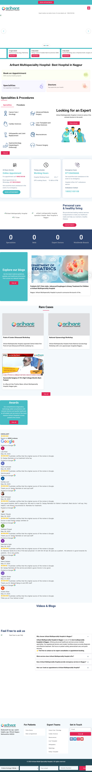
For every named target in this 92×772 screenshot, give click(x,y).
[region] (46, 31)
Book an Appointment (31, 733)
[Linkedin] (74, 738)
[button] (88, 8)
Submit (85, 768)
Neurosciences (52, 737)
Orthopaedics (52, 744)
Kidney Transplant (53, 751)
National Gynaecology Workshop (61, 337)
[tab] (7, 105)
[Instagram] (78, 738)
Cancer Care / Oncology (55, 730)
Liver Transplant (53, 741)
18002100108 (72, 191)
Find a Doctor (29, 730)
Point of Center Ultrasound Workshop (16, 337)
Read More (6, 55)
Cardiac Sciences (53, 733)
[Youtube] (81, 738)
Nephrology (52, 748)
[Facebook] (71, 738)
